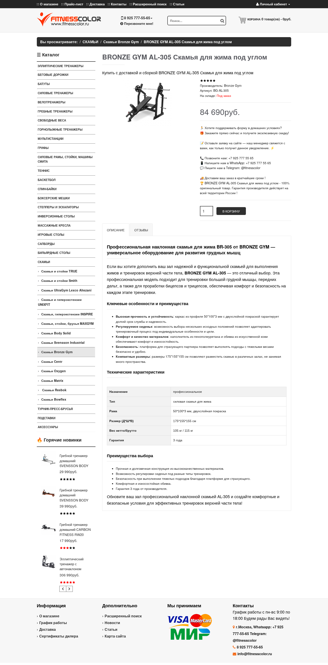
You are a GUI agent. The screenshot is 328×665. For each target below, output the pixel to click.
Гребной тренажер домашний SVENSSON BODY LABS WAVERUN (74, 497)
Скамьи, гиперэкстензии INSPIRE (67, 314)
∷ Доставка (95, 4)
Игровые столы (51, 234)
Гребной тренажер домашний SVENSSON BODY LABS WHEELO (74, 463)
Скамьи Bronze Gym (57, 352)
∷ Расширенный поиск (148, 4)
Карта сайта (115, 636)
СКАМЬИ (44, 262)
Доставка (47, 629)
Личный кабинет (273, 4)
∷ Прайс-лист (72, 4)
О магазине (49, 615)
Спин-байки (47, 189)
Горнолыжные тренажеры (60, 129)
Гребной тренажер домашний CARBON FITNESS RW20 (75, 529)
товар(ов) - (276, 19)
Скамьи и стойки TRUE (59, 271)
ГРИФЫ (43, 148)
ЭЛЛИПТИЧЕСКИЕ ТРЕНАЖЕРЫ (60, 66)
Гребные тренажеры (55, 111)
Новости (112, 622)
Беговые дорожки (53, 74)
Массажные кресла (54, 225)
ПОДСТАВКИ (46, 418)
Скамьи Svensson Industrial (63, 342)
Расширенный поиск (123, 615)
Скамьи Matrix (52, 380)
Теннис (44, 170)
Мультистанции (50, 138)
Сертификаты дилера (58, 636)
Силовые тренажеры (55, 93)
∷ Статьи (177, 4)
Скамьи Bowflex (53, 399)
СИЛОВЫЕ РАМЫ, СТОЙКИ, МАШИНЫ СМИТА (65, 159)
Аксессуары (48, 427)
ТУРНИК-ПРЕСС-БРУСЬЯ (55, 409)
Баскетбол (47, 180)
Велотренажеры (51, 102)
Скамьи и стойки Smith (59, 280)
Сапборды (46, 244)
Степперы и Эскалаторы (58, 207)
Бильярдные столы (54, 253)
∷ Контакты (117, 4)
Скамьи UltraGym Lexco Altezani (66, 290)
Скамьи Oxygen (53, 371)
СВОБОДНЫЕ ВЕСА (52, 120)
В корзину (231, 211)
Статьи (111, 629)
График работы (53, 622)
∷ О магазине (47, 4)
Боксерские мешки (54, 198)
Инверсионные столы (56, 216)
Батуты (44, 84)
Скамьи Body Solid (56, 333)
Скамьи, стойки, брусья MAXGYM (67, 323)
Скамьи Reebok (53, 390)
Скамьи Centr (51, 361)
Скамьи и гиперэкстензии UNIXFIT (60, 302)
